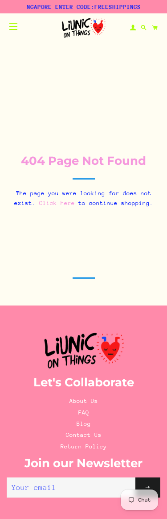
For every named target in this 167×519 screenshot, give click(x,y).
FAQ (83, 412)
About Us (83, 401)
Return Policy (84, 446)
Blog (84, 423)
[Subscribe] (147, 487)
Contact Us (84, 434)
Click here (57, 203)
